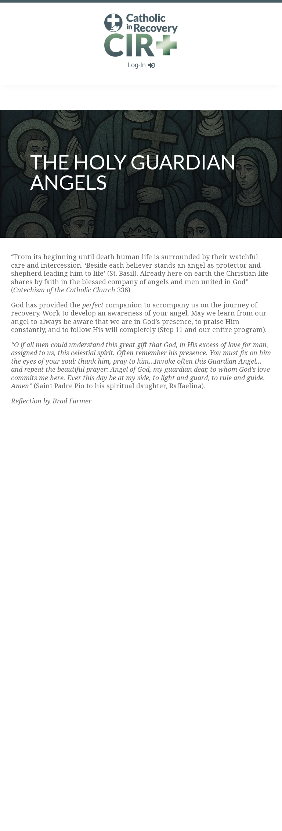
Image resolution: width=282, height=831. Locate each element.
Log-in (136, 65)
